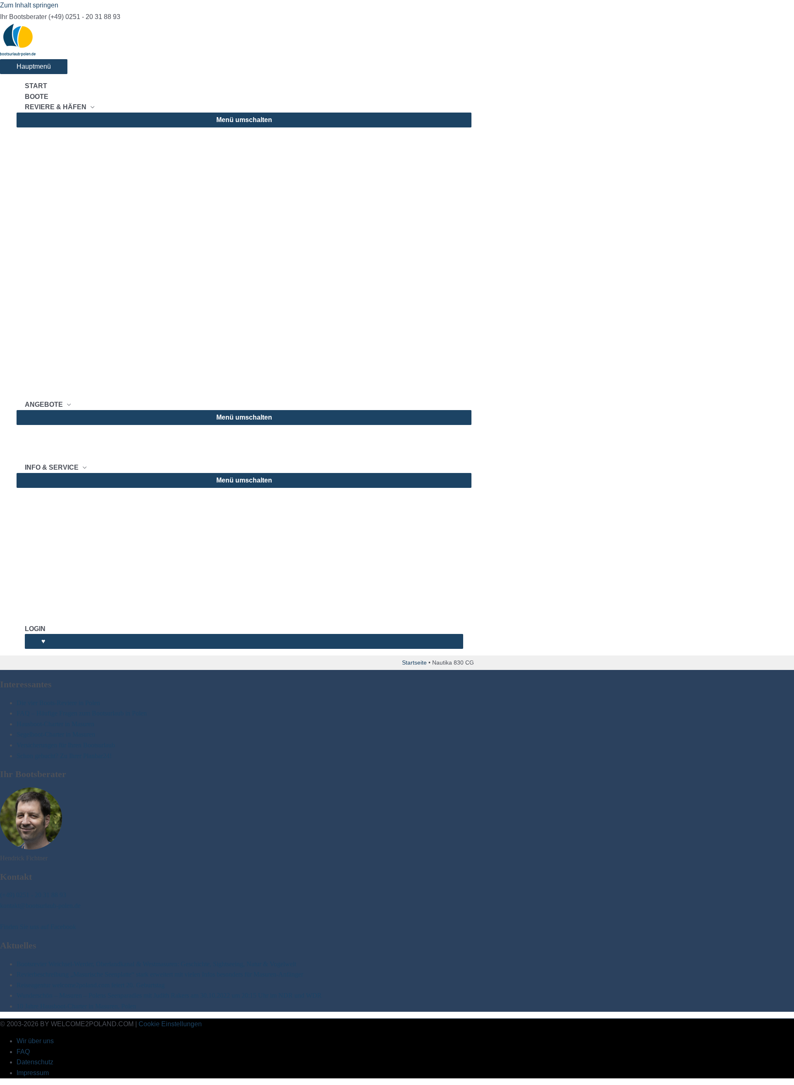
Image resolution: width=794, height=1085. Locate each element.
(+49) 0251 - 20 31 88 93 (33, 894)
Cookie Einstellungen (170, 1023)
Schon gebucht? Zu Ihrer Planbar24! (64, 755)
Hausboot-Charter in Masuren (55, 723)
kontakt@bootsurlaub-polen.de (40, 905)
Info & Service (52, 467)
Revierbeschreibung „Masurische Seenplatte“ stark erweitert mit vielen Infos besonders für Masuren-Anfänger (160, 974)
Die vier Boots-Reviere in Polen (58, 702)
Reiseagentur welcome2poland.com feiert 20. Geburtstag (91, 985)
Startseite (414, 662)
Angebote (44, 404)
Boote (36, 96)
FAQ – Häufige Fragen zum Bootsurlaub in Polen (82, 713)
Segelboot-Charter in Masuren (56, 734)
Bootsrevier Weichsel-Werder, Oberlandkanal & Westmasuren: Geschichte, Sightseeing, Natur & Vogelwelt (156, 963)
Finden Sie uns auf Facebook (38, 926)
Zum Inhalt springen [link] (29, 5)
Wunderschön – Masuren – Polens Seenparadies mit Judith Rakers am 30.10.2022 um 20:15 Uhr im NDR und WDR (169, 995)
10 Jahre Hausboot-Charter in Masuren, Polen (76, 1006)
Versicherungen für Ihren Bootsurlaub (66, 745)
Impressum (33, 1072)
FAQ (23, 1051)
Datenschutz (35, 1062)
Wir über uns (35, 1040)
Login (35, 628)
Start (36, 85)
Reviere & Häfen (55, 106)
